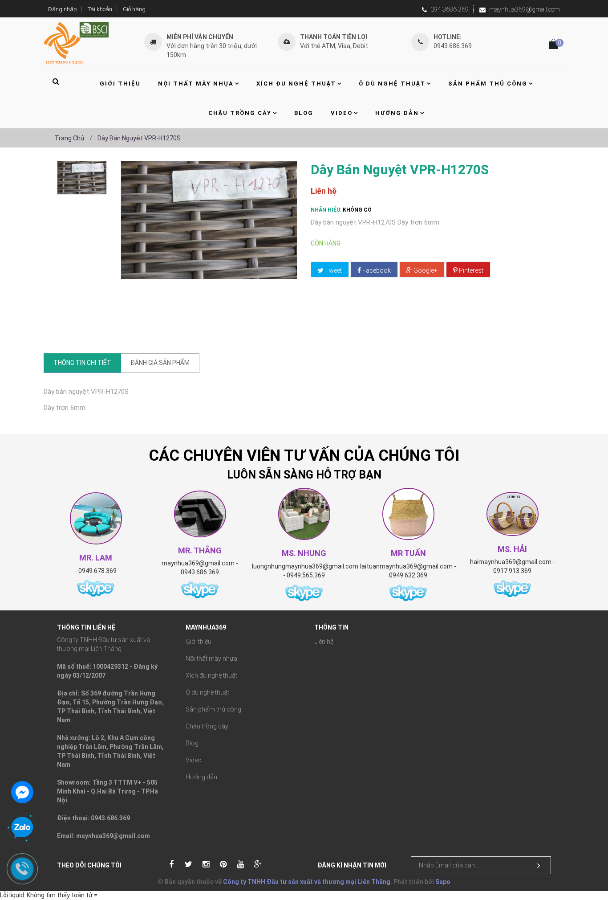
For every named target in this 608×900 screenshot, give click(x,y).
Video (194, 760)
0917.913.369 (512, 570)
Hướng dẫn (201, 777)
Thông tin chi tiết (82, 362)
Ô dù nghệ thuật (207, 692)
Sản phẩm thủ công (213, 709)
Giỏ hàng (134, 9)
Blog (192, 743)
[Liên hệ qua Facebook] (22, 791)
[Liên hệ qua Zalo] (22, 828)
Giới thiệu (198, 641)
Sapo (442, 881)
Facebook (376, 270)
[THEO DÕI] (538, 865)
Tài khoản (100, 9)
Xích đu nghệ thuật (211, 675)
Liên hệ (323, 641)
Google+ (425, 270)
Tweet (333, 270)
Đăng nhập (62, 9)
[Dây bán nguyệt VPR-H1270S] (82, 178)
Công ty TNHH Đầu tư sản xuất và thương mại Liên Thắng (306, 881)
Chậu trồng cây (207, 726)
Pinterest (470, 270)
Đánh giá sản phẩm (160, 362)
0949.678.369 (97, 570)
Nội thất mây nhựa (211, 658)
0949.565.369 (306, 575)
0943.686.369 (200, 572)
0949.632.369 (408, 575)
